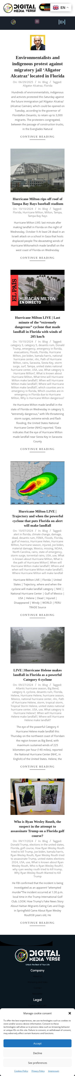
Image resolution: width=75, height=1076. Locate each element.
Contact (38, 988)
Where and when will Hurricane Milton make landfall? (38, 567)
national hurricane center (36, 699)
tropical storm (54, 702)
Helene (15, 695)
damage (56, 534)
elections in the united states (46, 844)
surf (23, 366)
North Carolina (21, 552)
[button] (70, 1013)
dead (15, 537)
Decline (37, 1053)
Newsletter (37, 993)
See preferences (37, 1063)
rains (25, 362)
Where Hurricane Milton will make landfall (37, 573)
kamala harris (43, 355)
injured (46, 545)
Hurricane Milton (33, 212)
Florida (48, 85)
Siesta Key (47, 362)
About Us (37, 976)
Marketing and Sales (38, 982)
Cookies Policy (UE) (37, 1005)
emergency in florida (49, 348)
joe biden (27, 355)
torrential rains (35, 555)
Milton (48, 212)
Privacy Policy (38, 1070)
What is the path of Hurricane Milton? (37, 560)
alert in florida (22, 534)
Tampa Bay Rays (37, 216)
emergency (28, 348)
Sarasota (35, 362)
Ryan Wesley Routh (22, 855)
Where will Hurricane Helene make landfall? (44, 718)
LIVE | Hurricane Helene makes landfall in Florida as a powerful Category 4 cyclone (37, 674)
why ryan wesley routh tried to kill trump (37, 869)
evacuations (21, 352)
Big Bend (53, 688)
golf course (27, 848)
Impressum (53, 1070)
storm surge (18, 555)
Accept (37, 1043)
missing (48, 548)
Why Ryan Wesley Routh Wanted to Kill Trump (37, 874)
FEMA (39, 537)
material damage (22, 548)
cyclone (30, 692)
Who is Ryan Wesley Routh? (46, 865)
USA (34, 369)
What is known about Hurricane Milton (38, 557)
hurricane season (30, 545)
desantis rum (46, 345)
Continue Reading (37, 136)
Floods (34, 352)
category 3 (17, 345)
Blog (45, 82)
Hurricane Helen (40, 541)
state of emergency (50, 552)
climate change (41, 534)
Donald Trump (19, 844)
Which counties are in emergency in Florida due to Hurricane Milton (37, 394)
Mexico (38, 548)
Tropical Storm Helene (24, 706)
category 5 (31, 345)
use (41, 369)
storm (40, 702)
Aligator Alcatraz (33, 85)
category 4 (18, 692)
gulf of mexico (20, 541)
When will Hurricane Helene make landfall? (36, 714)
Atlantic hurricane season (31, 688)
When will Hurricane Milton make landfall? (36, 564)
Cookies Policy (21, 1070)
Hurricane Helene (31, 695)
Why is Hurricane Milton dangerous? (42, 398)
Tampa (58, 212)
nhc (37, 359)
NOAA (58, 548)
